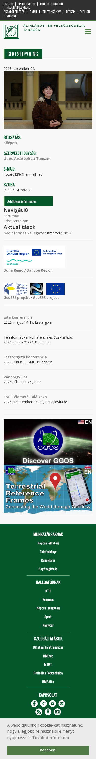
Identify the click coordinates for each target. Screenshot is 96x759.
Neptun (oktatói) (48, 542)
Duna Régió (13, 270)
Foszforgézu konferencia (25, 357)
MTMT (48, 664)
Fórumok (11, 216)
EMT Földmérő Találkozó (25, 396)
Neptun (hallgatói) (48, 607)
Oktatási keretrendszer (48, 647)
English (85, 11)
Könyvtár (48, 625)
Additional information (21, 201)
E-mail (33, 11)
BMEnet (48, 655)
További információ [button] (50, 737)
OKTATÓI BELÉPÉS (14, 11)
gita (7, 317)
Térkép (70, 11)
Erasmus (48, 599)
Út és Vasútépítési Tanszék (27, 158)
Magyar (12, 16)
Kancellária (48, 560)
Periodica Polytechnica (48, 672)
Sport (48, 616)
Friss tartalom (16, 220)
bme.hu (8, 4)
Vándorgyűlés (15, 377)
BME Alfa (48, 681)
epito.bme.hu (26, 4)
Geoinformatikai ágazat (25, 233)
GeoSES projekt (17, 297)
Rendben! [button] (48, 750)
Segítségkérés (48, 568)
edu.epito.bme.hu (51, 4)
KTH (48, 590)
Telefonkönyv (51, 11)
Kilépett (10, 142)
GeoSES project (46, 297)
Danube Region (40, 270)
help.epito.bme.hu (18, 7)
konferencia (21, 317)
